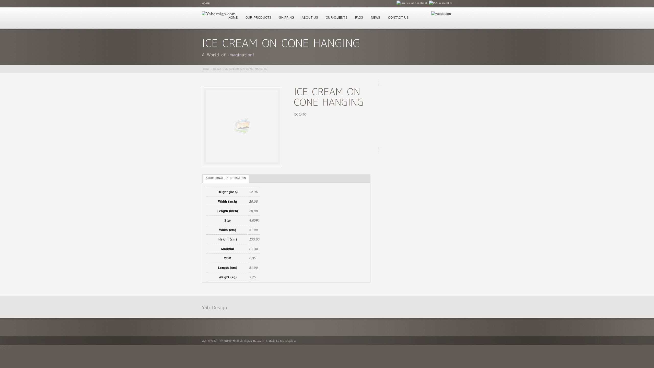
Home (206, 3)
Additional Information (226, 178)
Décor (217, 68)
